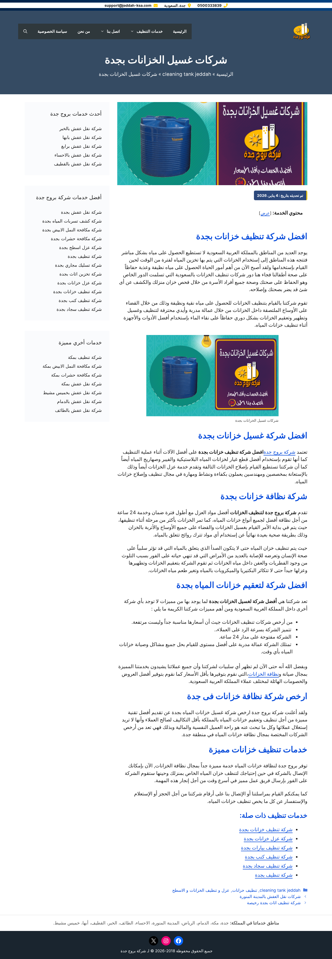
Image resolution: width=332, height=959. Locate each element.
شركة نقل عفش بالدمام (79, 401)
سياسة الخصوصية (52, 31)
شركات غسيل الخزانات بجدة (166, 59)
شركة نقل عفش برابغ (81, 146)
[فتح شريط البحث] (25, 31)
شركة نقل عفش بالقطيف (78, 163)
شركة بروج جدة (279, 452)
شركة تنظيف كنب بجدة (269, 857)
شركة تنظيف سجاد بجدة (268, 866)
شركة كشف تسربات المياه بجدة (72, 221)
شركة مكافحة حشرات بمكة (76, 375)
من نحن (84, 31)
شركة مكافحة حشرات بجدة (76, 238)
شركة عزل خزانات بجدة (268, 839)
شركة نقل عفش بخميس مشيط (72, 392)
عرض (265, 213)
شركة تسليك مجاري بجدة (78, 265)
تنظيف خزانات (244, 890)
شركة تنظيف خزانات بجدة (266, 830)
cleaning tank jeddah (186, 74)
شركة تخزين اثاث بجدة (80, 274)
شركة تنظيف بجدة (274, 875)
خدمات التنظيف (150, 31)
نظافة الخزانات (263, 674)
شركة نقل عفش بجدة (81, 212)
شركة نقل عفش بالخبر (80, 128)
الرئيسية (179, 31)
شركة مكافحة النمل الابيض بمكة (72, 366)
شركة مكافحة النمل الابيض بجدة (72, 229)
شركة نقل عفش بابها (82, 137)
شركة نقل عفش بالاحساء (78, 155)
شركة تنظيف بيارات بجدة (267, 848)
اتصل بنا (113, 31)
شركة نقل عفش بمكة (81, 383)
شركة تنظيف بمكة (85, 357)
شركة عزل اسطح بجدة (80, 247)
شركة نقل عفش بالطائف (78, 410)
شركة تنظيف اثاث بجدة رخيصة (274, 902)
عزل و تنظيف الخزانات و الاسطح (201, 890)
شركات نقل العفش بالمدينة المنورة (270, 896)
